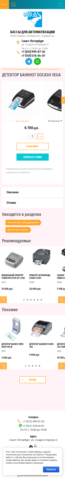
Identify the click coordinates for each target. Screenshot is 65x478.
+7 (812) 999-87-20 (33, 52)
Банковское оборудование (26, 68)
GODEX (31, 282)
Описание (13, 192)
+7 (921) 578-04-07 (33, 56)
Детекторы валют (50, 68)
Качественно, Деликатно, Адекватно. (32, 35)
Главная (6, 68)
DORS (59, 351)
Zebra (59, 282)
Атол (4, 282)
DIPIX (4, 351)
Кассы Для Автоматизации (32, 32)
